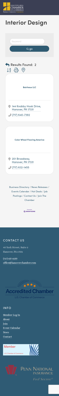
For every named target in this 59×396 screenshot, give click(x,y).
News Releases (39, 186)
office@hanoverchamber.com (19, 262)
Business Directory (19, 186)
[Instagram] (4, 271)
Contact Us (30, 195)
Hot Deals (36, 191)
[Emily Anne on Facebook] (8, 271)
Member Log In (11, 315)
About (6, 319)
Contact (7, 336)
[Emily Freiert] (12, 271)
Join (5, 323)
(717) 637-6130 (10, 258)
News (6, 332)
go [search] (31, 49)
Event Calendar (11, 327)
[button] (7, 65)
